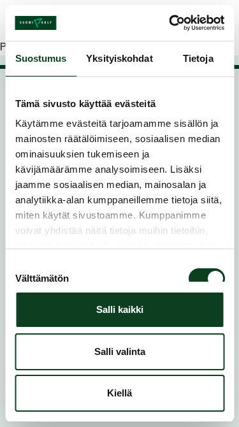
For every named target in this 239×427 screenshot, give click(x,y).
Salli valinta (119, 351)
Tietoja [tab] (198, 58)
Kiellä (119, 392)
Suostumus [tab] (41, 58)
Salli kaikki (119, 309)
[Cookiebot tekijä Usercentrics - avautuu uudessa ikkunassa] (170, 23)
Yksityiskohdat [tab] (119, 58)
